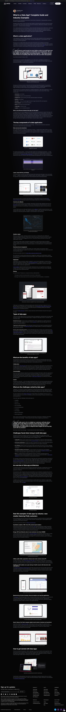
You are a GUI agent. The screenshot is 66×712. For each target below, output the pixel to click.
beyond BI (15, 204)
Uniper (24, 482)
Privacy (24, 709)
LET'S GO (21, 691)
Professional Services (36, 703)
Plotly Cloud (35, 690)
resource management (24, 476)
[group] (15, 3)
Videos (45, 701)
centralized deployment (33, 262)
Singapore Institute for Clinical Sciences (22, 567)
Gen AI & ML (57, 701)
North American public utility (29, 560)
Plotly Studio (35, 689)
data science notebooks (37, 376)
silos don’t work (23, 365)
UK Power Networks (33, 533)
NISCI (44, 45)
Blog (44, 704)
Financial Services (57, 703)
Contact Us (56, 695)
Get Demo (57, 3)
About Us (56, 690)
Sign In (52, 3)
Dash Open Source (36, 693)
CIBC (35, 526)
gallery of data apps (27, 393)
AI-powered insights (34, 440)
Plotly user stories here (31, 522)
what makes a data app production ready (33, 253)
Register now (32, 0)
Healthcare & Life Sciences (59, 704)
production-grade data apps (19, 678)
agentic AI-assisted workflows (18, 460)
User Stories (46, 703)
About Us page (12, 701)
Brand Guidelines (57, 693)
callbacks (36, 209)
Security (30, 709)
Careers (56, 689)
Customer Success (36, 701)
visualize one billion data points (26, 154)
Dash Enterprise (35, 692)
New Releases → (36, 696)
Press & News (57, 692)
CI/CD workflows (16, 266)
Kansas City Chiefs (28, 326)
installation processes (45, 450)
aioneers (34, 322)
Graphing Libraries (36, 695)
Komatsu (16, 597)
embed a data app (21, 310)
